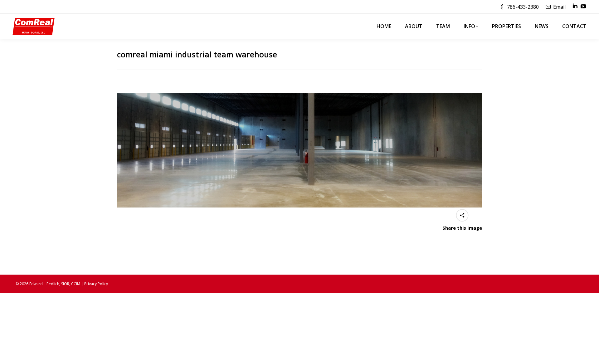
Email (559, 6)
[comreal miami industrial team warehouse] (299, 150)
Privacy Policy (96, 283)
